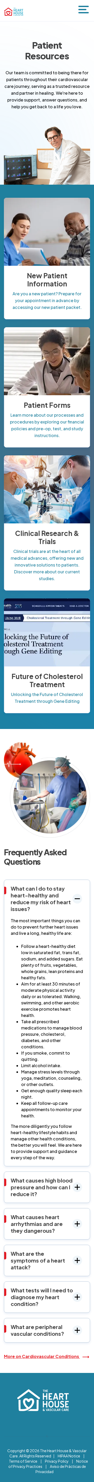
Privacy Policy (57, 1461)
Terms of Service (23, 1461)
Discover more (43, 231)
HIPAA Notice (69, 1455)
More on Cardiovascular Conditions (42, 1356)
